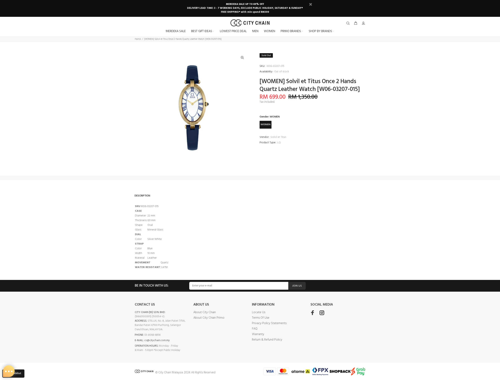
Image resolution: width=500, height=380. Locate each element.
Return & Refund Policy (267, 339)
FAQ (254, 328)
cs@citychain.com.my (157, 340)
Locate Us (258, 312)
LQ (279, 142)
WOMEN (266, 124)
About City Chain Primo (208, 317)
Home (138, 39)
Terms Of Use (260, 317)
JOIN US (297, 286)
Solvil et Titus (278, 137)
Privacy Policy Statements (269, 323)
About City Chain (204, 312)
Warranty (258, 334)
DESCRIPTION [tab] (142, 196)
